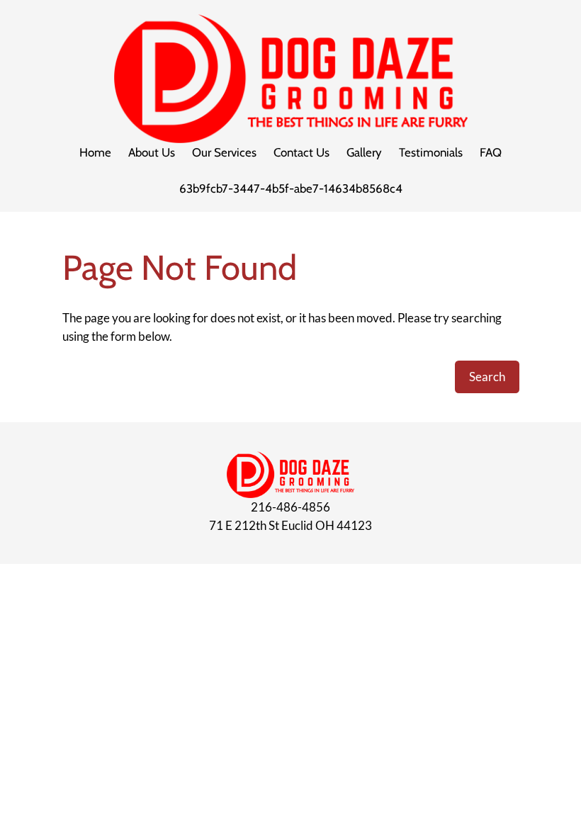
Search (487, 376)
